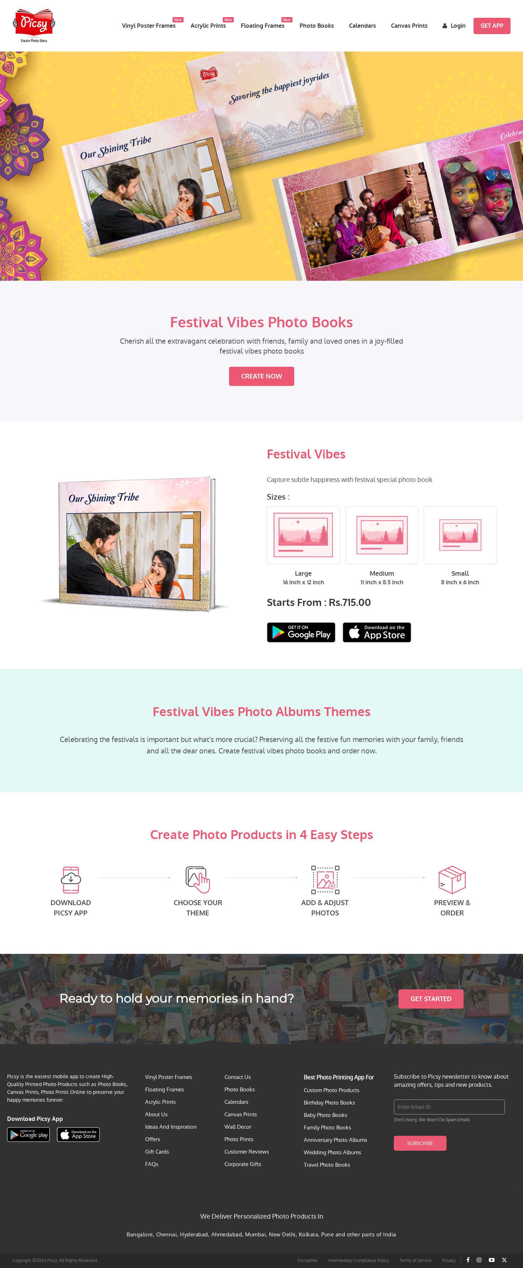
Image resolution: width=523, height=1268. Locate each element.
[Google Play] (301, 632)
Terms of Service (416, 1260)
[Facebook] (468, 1260)
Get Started (431, 999)
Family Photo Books (327, 1127)
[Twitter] (504, 1260)
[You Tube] (492, 1260)
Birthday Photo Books (329, 1102)
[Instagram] (479, 1260)
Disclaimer (307, 1260)
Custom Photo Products (331, 1090)
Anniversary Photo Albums (335, 1140)
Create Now (261, 376)
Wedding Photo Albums (332, 1152)
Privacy (449, 1260)
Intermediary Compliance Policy (358, 1260)
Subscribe (420, 1143)
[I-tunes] (377, 632)
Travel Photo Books (327, 1164)
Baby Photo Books (325, 1115)
